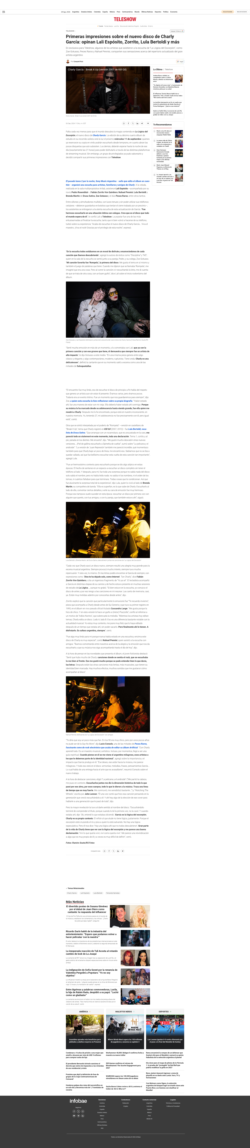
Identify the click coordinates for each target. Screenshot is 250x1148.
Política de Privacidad (173, 1106)
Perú (118, 12)
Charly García (72, 893)
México (112, 12)
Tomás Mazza (108, 26)
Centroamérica (127, 12)
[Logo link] (125, 19)
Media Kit (149, 1119)
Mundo (137, 12)
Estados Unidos (86, 12)
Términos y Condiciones (173, 1103)
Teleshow (70, 31)
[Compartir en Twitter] (133, 123)
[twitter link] (78, 1111)
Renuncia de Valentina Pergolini (129, 26)
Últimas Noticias (147, 12)
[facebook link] (74, 1111)
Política (165, 12)
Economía (173, 12)
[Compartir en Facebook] (128, 123)
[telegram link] (78, 1115)
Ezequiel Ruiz (78, 61)
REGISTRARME (227, 12)
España (105, 12)
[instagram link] (82, 1111)
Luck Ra (116, 26)
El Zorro (150, 26)
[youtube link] (74, 1115)
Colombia (97, 12)
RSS (102, 1128)
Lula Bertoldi (98, 893)
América (102, 1103)
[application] (108, 90)
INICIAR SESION (242, 12)
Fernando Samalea (112, 893)
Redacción (125, 1103)
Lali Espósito (85, 893)
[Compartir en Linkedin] (137, 123)
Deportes (158, 12)
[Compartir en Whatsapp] (124, 123)
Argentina (75, 12)
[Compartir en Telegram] (142, 123)
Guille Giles (143, 26)
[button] (4, 12)
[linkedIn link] (82, 1115)
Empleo (125, 1106)
